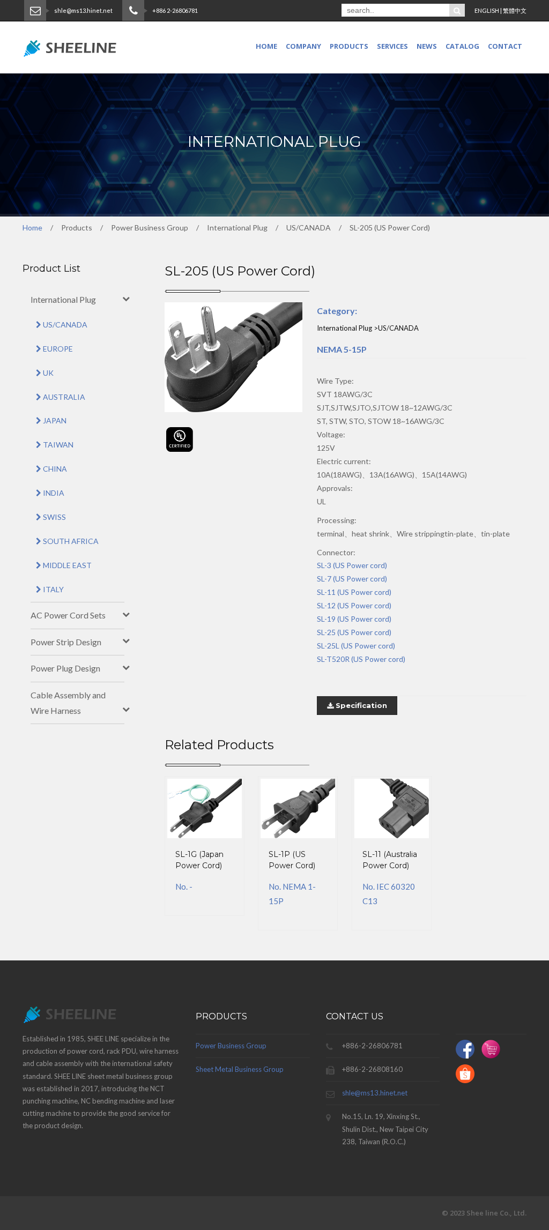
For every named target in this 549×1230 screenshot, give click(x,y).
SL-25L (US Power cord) (356, 645)
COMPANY (303, 46)
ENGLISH (486, 10)
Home (266, 46)
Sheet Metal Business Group (240, 1069)
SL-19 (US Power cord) (354, 618)
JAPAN (53, 420)
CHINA (54, 468)
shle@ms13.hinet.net (374, 1093)
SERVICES (392, 46)
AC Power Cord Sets (68, 615)
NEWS (427, 46)
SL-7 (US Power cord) (352, 578)
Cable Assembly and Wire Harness (68, 702)
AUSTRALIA (63, 396)
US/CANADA (64, 324)
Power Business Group (231, 1045)
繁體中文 (514, 10)
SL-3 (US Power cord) (352, 565)
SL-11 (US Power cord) (354, 592)
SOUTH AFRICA (70, 541)
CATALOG (462, 46)
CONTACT (505, 46)
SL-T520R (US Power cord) (361, 659)
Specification (360, 705)
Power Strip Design (66, 642)
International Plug (63, 299)
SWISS (53, 516)
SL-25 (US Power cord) (354, 632)
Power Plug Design (65, 668)
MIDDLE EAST (66, 565)
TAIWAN (57, 444)
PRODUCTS (349, 46)
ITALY (52, 589)
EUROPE (57, 348)
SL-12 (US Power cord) (354, 605)
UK (47, 372)
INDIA (52, 492)
